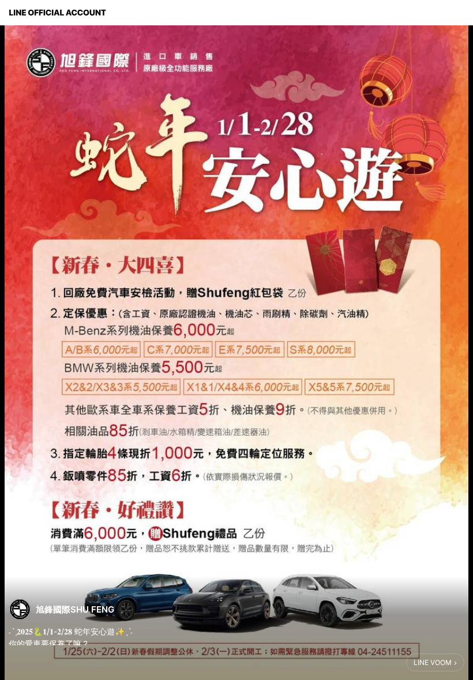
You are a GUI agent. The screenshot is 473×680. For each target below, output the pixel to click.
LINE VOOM (433, 662)
